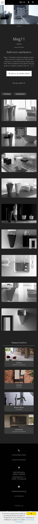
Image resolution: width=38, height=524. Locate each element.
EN (20, 2)
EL (24, 2)
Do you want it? (19, 83)
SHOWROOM (19, 496)
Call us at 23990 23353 (20, 73)
